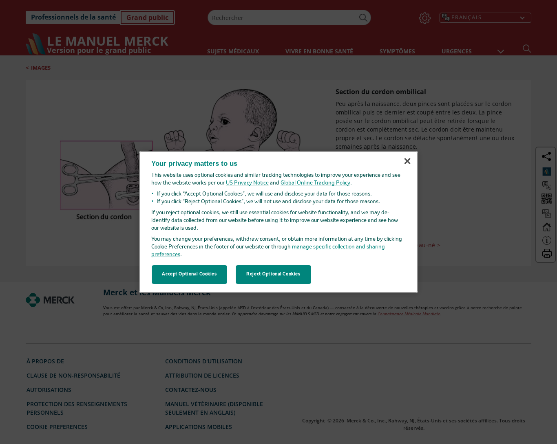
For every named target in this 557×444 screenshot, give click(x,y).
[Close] (407, 161)
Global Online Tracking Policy (315, 183)
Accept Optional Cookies (189, 274)
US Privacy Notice (247, 183)
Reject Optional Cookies (273, 274)
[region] (278, 222)
